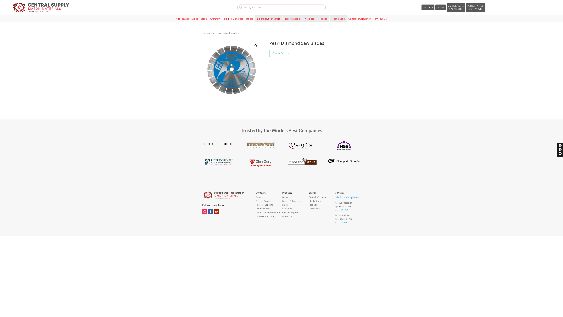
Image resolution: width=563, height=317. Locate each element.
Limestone (287, 216)
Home (206, 33)
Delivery (440, 7)
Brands (313, 192)
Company (261, 192)
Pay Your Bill (380, 18)
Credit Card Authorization (268, 212)
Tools (212, 33)
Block (195, 18)
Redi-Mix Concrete (232, 18)
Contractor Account (265, 216)
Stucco (249, 18)
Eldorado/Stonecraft (268, 19)
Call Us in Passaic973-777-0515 (475, 7)
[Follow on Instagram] (204, 211)
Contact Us (261, 197)
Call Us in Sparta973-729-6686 (456, 7)
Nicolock (309, 19)
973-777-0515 (341, 222)
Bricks (204, 18)
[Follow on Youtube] (216, 211)
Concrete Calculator (359, 18)
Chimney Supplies (290, 212)
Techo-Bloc (338, 19)
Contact (339, 192)
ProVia (323, 19)
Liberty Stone (292, 19)
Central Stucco (263, 208)
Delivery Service (263, 201)
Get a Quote (280, 53)
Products (287, 192)
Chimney (215, 18)
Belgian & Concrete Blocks (291, 203)
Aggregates (182, 18)
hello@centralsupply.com (347, 197)
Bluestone (287, 208)
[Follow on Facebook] (210, 211)
